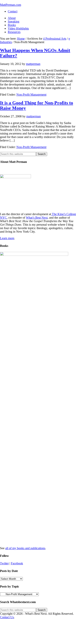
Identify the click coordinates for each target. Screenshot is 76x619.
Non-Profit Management (31, 94)
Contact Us (7, 617)
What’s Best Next (37, 217)
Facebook (17, 563)
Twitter (4, 563)
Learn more (7, 238)
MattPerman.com (10, 4)
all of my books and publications (25, 548)
